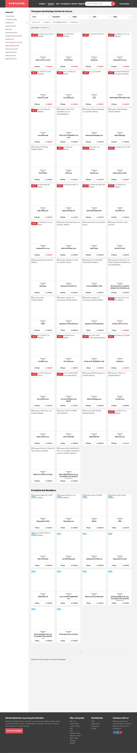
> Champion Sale (11, 19)
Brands (74, 4)
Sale (57, 4)
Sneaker (42, 4)
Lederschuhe (9, 52)
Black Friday (74, 738)
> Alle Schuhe (9, 16)
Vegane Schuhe (10, 45)
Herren (56, 659)
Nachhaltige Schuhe (47, 659)
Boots (7, 29)
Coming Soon (65, 4)
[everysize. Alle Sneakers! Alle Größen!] (17, 4)
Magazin (81, 4)
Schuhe (37, 659)
